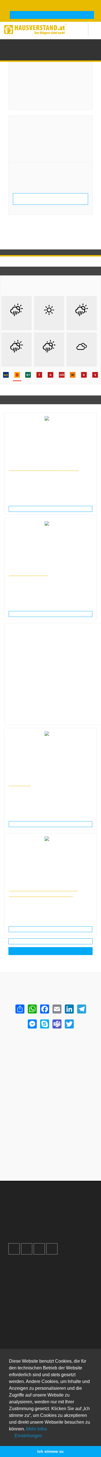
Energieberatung (68, 45)
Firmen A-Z (24, 1333)
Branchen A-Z (26, 1327)
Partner (20, 1301)
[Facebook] (44, 1009)
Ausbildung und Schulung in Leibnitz (37, 568)
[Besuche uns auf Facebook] (14, 1248)
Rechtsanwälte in (22, 463)
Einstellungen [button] (27, 1435)
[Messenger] (32, 1023)
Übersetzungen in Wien (27, 778)
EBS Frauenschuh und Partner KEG (47, 122)
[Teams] (56, 1023)
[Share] (19, 1009)
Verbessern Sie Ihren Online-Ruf (42, 1214)
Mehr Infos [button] (36, 1428)
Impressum (24, 1277)
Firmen (46, 45)
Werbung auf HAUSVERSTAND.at (44, 1203)
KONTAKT (20, 783)
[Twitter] (69, 1023)
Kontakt (20, 1265)
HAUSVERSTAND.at (22, 45)
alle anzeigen (50, 951)
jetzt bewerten (28, 189)
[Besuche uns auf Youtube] (39, 1248)
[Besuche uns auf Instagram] (26, 1248)
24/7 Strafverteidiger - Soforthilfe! (44, 468)
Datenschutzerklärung (33, 1283)
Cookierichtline (27, 1289)
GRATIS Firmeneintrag (52, 15)
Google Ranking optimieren (38, 1208)
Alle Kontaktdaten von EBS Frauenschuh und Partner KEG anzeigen (50, 198)
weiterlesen (52, 509)
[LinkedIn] (69, 1009)
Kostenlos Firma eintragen (37, 1226)
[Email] (56, 1009)
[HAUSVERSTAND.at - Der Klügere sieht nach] (35, 28)
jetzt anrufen (28, 146)
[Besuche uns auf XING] (52, 1248)
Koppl (88, 45)
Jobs (18, 1271)
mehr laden (50, 941)
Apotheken (23, 1339)
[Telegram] (81, 1009)
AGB (18, 1295)
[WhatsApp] (32, 1009)
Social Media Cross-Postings (39, 1220)
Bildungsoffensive (28, 573)
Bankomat (23, 1345)
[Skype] (44, 1023)
